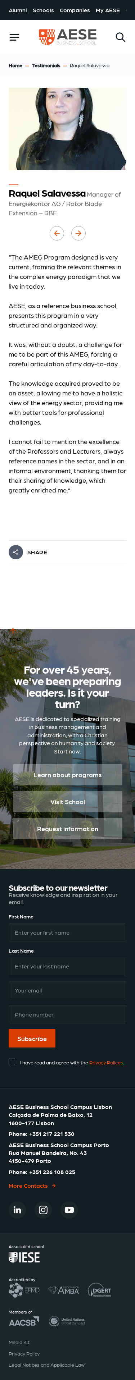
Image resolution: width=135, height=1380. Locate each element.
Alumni (18, 9)
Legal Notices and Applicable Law (47, 1364)
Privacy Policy (24, 1353)
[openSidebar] (14, 37)
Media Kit (19, 1342)
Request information (67, 829)
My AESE (108, 9)
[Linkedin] (17, 1210)
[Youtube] (69, 1210)
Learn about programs (67, 775)
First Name (21, 916)
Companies (75, 9)
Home (15, 65)
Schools (43, 9)
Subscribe (32, 1038)
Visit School (67, 802)
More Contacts (28, 1185)
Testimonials (46, 65)
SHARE (37, 552)
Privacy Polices (106, 1062)
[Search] (120, 37)
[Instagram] (43, 1210)
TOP (15, 639)
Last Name (21, 950)
